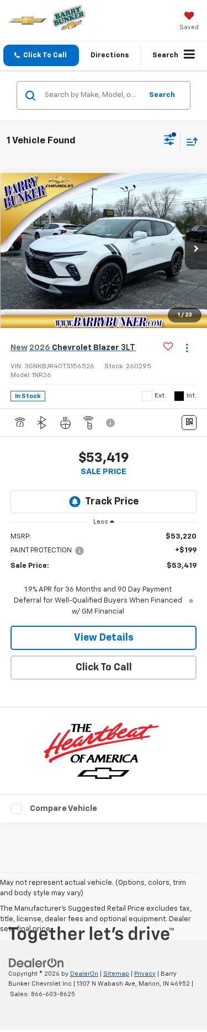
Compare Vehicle (63, 808)
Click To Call (104, 668)
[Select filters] (169, 141)
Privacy (145, 974)
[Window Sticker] (189, 422)
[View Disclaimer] (111, 422)
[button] (41, 55)
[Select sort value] (189, 141)
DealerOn (84, 974)
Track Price (112, 502)
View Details (104, 638)
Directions (110, 55)
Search (162, 95)
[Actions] (187, 348)
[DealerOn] (36, 962)
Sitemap (116, 974)
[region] (103, 574)
